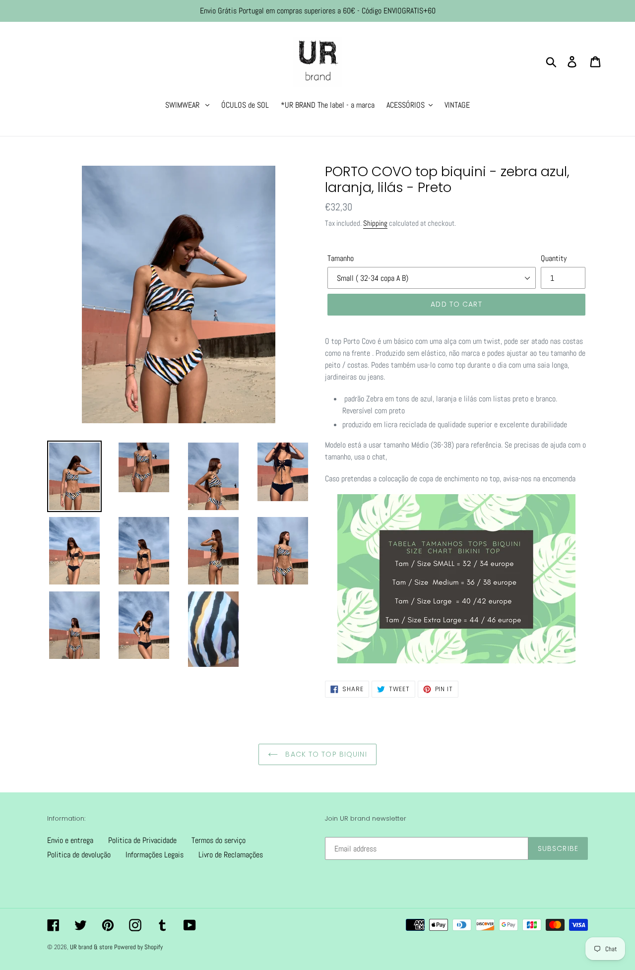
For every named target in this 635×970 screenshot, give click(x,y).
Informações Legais (155, 854)
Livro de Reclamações (230, 854)
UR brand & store (92, 947)
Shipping (375, 223)
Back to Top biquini (325, 754)
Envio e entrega (70, 840)
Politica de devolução (79, 854)
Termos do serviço (218, 840)
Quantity (554, 258)
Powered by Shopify (138, 947)
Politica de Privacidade (142, 840)
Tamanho (340, 258)
